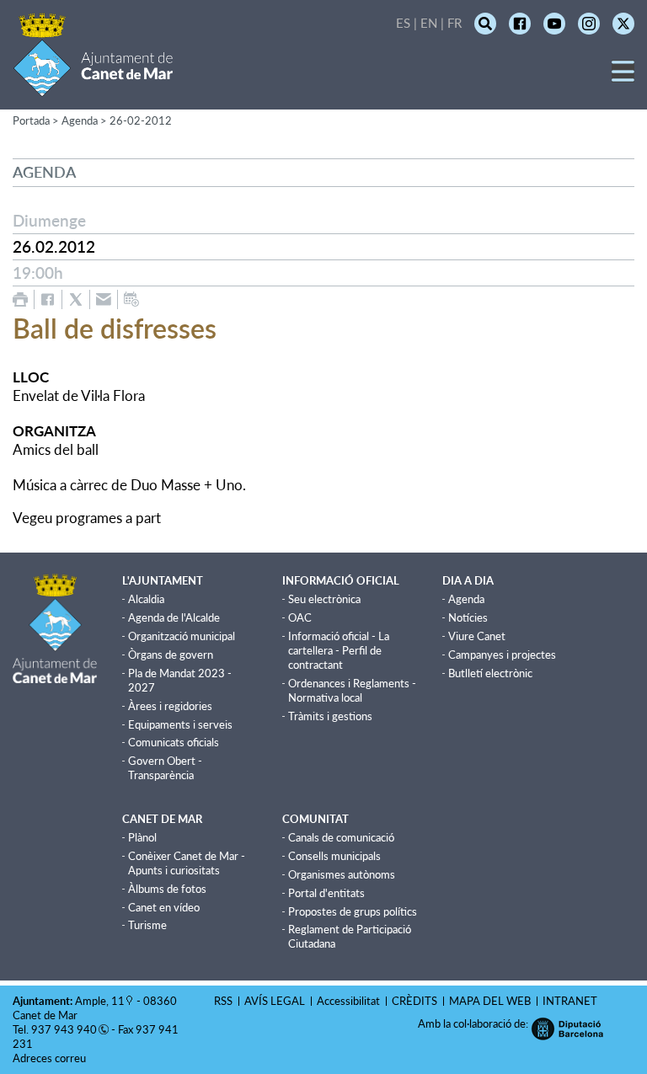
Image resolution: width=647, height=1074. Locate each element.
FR (454, 22)
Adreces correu (50, 1058)
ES (403, 22)
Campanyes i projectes (502, 654)
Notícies (468, 617)
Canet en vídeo (164, 907)
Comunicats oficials (173, 742)
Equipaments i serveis (180, 724)
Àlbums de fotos (167, 888)
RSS (223, 1000)
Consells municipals (334, 856)
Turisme (147, 925)
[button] (623, 77)
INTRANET (570, 1000)
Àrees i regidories (170, 706)
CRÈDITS (414, 1000)
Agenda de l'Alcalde (174, 617)
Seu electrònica (324, 599)
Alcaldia (146, 599)
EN (428, 22)
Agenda (466, 599)
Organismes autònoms (341, 874)
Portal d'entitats (326, 893)
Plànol (142, 837)
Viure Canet (476, 636)
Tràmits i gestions (330, 716)
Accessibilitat (348, 1000)
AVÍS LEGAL (274, 1000)
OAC (300, 617)
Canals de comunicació (341, 837)
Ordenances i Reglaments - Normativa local (352, 690)
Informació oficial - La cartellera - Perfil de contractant (338, 650)
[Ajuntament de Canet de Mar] (93, 86)
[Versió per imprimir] (20, 299)
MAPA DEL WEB (490, 1000)
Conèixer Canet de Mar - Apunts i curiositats (186, 863)
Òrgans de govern (170, 654)
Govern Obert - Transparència (165, 768)
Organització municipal (181, 636)
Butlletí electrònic (490, 673)
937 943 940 (64, 1029)
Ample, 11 (100, 1000)
